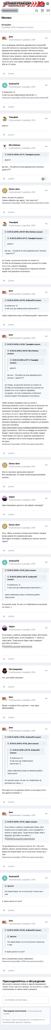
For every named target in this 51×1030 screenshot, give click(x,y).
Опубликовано (22, 40)
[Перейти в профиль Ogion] (4, 498)
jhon (9, 25)
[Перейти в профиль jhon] (4, 38)
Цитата (11, 73)
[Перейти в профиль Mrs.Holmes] (4, 146)
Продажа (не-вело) (25, 27)
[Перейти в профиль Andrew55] (4, 85)
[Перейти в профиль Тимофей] (4, 118)
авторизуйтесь (36, 987)
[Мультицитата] (4, 73)
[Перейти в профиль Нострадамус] (4, 670)
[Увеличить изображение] (17, 646)
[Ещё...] (46, 38)
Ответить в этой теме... (17, 1000)
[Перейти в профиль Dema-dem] (4, 190)
